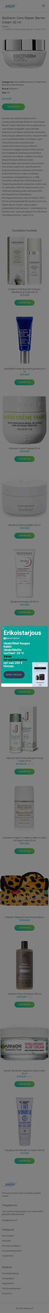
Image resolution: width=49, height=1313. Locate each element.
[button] (14, 674)
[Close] (3, 628)
